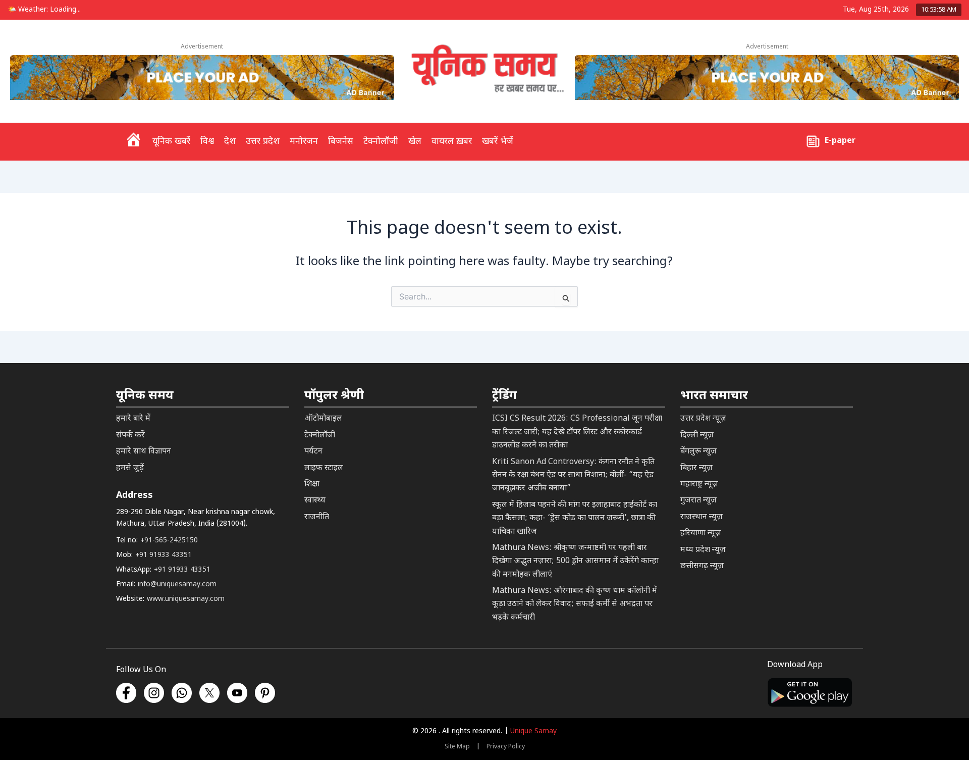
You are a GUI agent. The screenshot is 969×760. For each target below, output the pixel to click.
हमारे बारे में (133, 419)
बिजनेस (340, 141)
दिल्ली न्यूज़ (697, 435)
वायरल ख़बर (452, 141)
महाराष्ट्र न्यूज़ (699, 484)
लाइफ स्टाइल (323, 468)
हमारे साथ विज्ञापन (143, 451)
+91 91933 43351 (163, 555)
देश (230, 141)
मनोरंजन (304, 141)
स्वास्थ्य (315, 500)
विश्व (207, 141)
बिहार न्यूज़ (696, 468)
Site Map (457, 747)
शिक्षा (311, 484)
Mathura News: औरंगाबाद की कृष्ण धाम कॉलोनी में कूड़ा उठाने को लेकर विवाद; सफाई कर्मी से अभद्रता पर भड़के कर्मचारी (574, 604)
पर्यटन (313, 451)
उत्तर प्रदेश (263, 141)
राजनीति (316, 517)
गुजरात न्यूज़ (698, 500)
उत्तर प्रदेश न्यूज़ (703, 419)
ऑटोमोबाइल (323, 419)
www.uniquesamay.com (186, 599)
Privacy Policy (506, 747)
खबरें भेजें (497, 141)
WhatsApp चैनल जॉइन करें (808, 695)
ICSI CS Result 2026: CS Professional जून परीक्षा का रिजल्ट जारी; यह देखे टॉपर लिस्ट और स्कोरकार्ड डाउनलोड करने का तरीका (577, 432)
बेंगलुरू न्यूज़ (698, 451)
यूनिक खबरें (171, 141)
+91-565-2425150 (169, 540)
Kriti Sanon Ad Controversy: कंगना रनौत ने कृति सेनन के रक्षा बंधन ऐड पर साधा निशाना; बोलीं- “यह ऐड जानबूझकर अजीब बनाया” (573, 475)
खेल (414, 141)
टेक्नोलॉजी (380, 141)
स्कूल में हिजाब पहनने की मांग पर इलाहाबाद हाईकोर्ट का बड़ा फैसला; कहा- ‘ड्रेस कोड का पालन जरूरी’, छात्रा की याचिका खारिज (574, 518)
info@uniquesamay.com (177, 584)
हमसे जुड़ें (130, 468)
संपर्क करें (130, 435)
